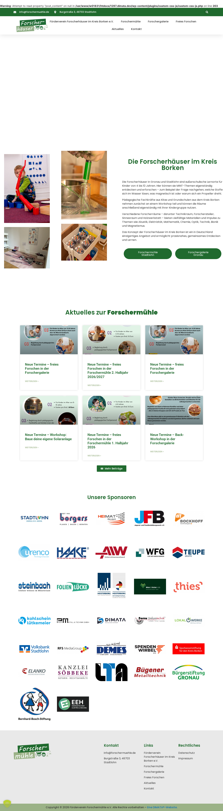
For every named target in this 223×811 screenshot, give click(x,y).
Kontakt (136, 29)
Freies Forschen (186, 21)
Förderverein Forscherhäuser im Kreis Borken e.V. (82, 21)
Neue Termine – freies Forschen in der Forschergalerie (42, 368)
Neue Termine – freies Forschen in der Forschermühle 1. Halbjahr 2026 (108, 441)
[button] (206, 12)
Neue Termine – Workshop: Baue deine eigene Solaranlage (48, 437)
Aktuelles (118, 29)
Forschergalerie (158, 21)
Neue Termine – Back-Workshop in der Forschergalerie (167, 439)
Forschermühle (131, 21)
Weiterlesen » (32, 381)
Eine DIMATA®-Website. (162, 807)
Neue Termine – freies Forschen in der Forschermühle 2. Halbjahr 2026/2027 (108, 370)
